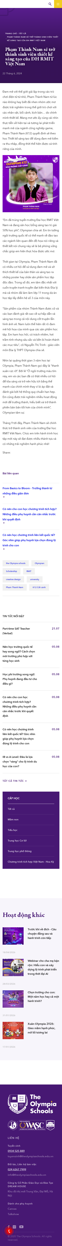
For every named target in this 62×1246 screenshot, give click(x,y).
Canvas (12, 1209)
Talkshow (13, 1214)
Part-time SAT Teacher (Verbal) (16, 631)
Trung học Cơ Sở (17, 840)
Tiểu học (12, 830)
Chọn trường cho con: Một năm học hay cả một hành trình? (43, 996)
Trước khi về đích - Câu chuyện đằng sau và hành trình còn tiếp (42, 933)
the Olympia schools (15, 563)
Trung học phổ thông (20, 851)
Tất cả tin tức (14, 781)
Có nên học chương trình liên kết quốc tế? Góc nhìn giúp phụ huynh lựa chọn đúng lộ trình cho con (29, 540)
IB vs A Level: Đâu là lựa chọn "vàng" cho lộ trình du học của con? (20, 761)
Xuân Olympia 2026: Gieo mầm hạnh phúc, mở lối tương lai (41, 1028)
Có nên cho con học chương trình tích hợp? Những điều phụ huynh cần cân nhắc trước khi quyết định (29, 514)
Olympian (39, 563)
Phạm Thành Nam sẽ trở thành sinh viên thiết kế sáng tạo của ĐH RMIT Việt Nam (32, 39)
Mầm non (13, 819)
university (34, 579)
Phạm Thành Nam (14, 587)
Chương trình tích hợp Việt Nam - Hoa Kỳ (31, 861)
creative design (13, 579)
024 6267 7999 (17, 1169)
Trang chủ (11, 33)
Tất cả (22, 33)
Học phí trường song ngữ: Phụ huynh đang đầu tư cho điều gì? (20, 679)
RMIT (29, 571)
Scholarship (11, 571)
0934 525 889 (16, 1151)
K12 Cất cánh (39, 587)
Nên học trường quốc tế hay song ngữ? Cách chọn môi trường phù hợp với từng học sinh (19, 654)
